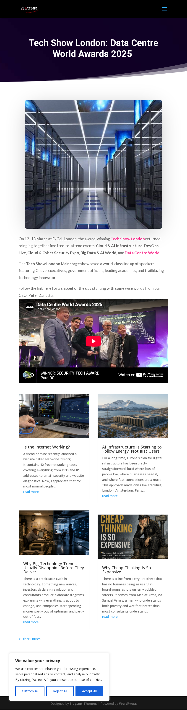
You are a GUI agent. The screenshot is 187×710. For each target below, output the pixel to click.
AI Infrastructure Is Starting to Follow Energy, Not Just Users (132, 449)
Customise (30, 691)
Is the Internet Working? (46, 447)
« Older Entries (30, 639)
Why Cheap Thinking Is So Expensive (126, 569)
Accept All (89, 691)
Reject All (60, 691)
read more (31, 492)
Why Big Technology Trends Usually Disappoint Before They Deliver (53, 567)
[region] (59, 677)
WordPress (128, 703)
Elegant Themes (83, 703)
